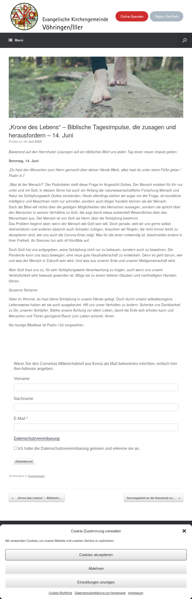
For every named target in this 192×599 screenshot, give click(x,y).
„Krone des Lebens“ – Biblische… (37, 498)
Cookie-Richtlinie (60, 593)
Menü (19, 40)
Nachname (23, 398)
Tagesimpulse (36, 476)
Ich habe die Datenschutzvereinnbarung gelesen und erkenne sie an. (78, 448)
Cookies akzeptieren (96, 554)
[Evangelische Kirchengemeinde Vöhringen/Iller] (60, 16)
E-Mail (21, 418)
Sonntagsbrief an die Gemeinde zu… (153, 498)
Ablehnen (96, 568)
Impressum (135, 593)
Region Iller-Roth (166, 16)
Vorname (22, 378)
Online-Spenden (132, 16)
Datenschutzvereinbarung (37, 438)
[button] (184, 530)
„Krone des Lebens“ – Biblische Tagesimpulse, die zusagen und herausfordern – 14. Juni (92, 130)
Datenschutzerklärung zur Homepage (100, 593)
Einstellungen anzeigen (96, 582)
